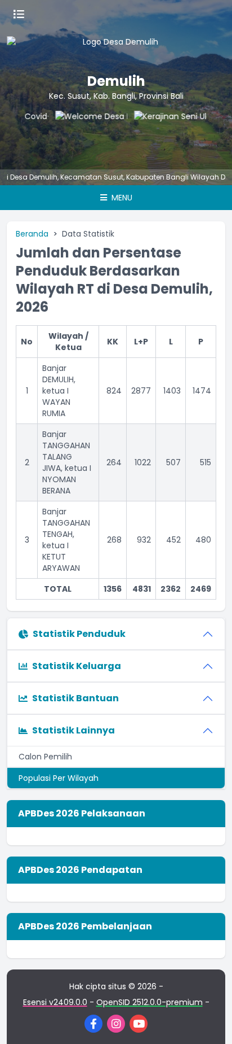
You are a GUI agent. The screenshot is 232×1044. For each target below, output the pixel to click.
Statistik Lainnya (73, 730)
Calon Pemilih (45, 756)
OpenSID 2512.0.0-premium (149, 1002)
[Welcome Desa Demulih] (85, 133)
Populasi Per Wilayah (59, 778)
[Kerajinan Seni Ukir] (164, 133)
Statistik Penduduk (79, 633)
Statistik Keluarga (76, 665)
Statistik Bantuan (75, 698)
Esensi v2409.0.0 (55, 1002)
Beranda (32, 233)
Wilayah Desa (205, 177)
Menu (120, 197)
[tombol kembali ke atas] (209, 1021)
